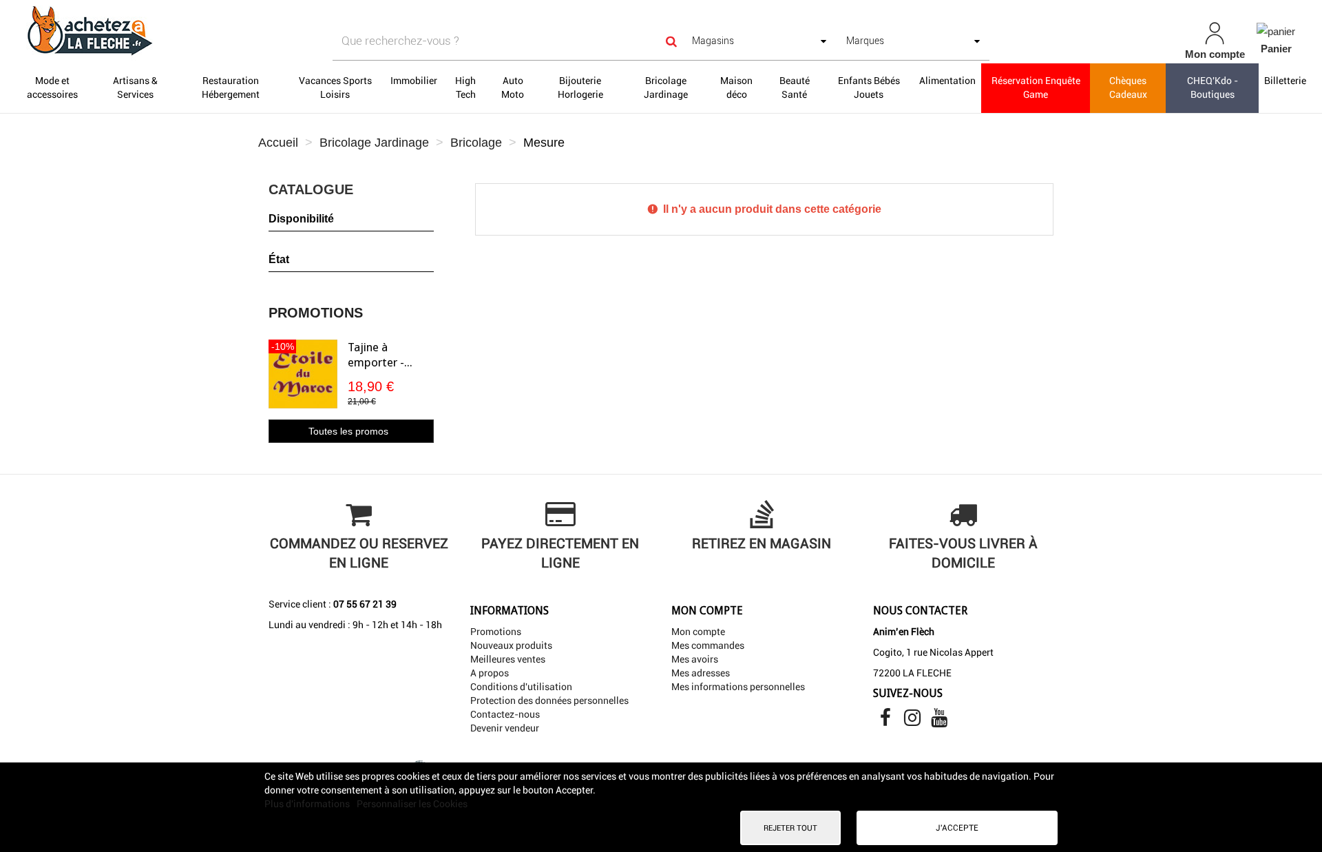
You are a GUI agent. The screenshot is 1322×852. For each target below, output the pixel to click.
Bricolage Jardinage (666, 87)
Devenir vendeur (504, 728)
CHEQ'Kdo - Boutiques (1212, 87)
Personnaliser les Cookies (412, 803)
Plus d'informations (308, 803)
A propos (489, 672)
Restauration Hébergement (231, 87)
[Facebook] (886, 721)
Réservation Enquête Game (1036, 87)
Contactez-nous (505, 714)
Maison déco (736, 87)
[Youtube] (939, 721)
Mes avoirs (694, 659)
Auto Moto (512, 87)
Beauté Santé (794, 87)
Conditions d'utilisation (521, 686)
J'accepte (957, 828)
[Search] (671, 41)
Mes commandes (707, 645)
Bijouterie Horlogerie (580, 87)
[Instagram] (913, 721)
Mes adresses (700, 672)
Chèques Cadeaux (1128, 87)
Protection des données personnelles (549, 700)
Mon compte (698, 631)
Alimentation (947, 80)
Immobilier (413, 80)
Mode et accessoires (52, 87)
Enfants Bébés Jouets (869, 87)
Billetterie (1285, 80)
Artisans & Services (135, 87)
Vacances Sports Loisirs (335, 87)
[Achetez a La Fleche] (227, 30)
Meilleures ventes (507, 659)
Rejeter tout (790, 828)
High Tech (465, 87)
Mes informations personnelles (738, 686)
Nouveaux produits (511, 645)
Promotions (316, 312)
